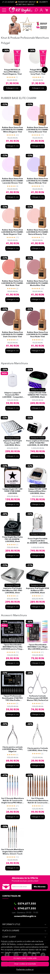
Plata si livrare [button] (10, 931)
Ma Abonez (40, 887)
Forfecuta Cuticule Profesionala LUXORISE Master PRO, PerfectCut (37, 698)
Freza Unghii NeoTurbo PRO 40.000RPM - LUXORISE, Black (12, 539)
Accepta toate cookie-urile (25, 958)
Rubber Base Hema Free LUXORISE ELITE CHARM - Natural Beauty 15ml (37, 232)
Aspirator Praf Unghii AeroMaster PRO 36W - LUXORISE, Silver (12, 591)
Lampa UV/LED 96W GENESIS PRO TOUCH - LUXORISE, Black (38, 395)
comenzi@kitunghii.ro (25, 916)
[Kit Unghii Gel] (21, 10)
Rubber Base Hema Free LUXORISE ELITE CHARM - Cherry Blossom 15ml (37, 130)
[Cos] (46, 10)
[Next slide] (45, 70)
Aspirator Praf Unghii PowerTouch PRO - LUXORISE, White (12, 443)
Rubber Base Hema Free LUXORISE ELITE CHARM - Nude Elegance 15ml (12, 232)
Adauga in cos (12, 88)
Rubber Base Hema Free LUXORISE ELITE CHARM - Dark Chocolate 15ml (12, 335)
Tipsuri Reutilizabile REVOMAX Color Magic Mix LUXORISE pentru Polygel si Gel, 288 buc (38, 647)
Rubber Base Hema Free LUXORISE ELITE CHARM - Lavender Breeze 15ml (12, 181)
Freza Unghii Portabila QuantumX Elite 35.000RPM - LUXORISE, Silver (37, 541)
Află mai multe (34, 953)
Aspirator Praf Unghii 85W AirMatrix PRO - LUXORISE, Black (37, 591)
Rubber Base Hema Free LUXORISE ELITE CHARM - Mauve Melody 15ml (37, 181)
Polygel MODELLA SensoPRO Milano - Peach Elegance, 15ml (12, 72)
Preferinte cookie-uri (25, 970)
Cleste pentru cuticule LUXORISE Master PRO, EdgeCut (12, 749)
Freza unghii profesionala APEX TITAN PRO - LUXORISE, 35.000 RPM (37, 443)
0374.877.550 (27, 904)
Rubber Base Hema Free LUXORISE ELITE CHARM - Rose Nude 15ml (37, 335)
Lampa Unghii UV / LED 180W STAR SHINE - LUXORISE (12, 491)
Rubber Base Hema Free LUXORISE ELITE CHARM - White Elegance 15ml (12, 130)
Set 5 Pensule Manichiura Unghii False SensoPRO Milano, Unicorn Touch (12, 852)
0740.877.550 (27, 908)
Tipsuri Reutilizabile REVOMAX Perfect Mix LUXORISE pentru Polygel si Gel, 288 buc (12, 647)
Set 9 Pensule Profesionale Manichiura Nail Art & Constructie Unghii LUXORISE (37, 801)
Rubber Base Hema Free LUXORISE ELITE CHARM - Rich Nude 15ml (12, 283)
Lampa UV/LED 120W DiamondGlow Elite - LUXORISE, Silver (37, 491)
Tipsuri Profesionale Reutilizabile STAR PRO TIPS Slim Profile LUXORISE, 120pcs (12, 698)
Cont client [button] (9, 937)
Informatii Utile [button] (11, 925)
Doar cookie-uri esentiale (25, 964)
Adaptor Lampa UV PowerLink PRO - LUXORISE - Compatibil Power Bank (12, 395)
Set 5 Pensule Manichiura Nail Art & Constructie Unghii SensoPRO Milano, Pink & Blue (12, 801)
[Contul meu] (41, 10)
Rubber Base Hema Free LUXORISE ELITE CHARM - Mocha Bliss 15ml (37, 283)
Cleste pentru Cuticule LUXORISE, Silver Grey (37, 749)
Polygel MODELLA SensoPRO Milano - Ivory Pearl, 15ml (37, 72)
